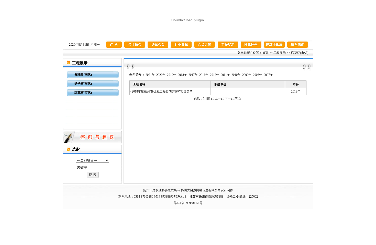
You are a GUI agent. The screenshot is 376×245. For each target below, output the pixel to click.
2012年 (214, 75)
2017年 (193, 75)
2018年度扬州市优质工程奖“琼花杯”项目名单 (162, 91)
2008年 (257, 75)
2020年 (160, 75)
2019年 (171, 75)
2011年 (225, 75)
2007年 (268, 75)
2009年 (246, 75)
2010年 (236, 75)
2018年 (182, 75)
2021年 (150, 75)
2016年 (203, 75)
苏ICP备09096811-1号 (188, 203)
